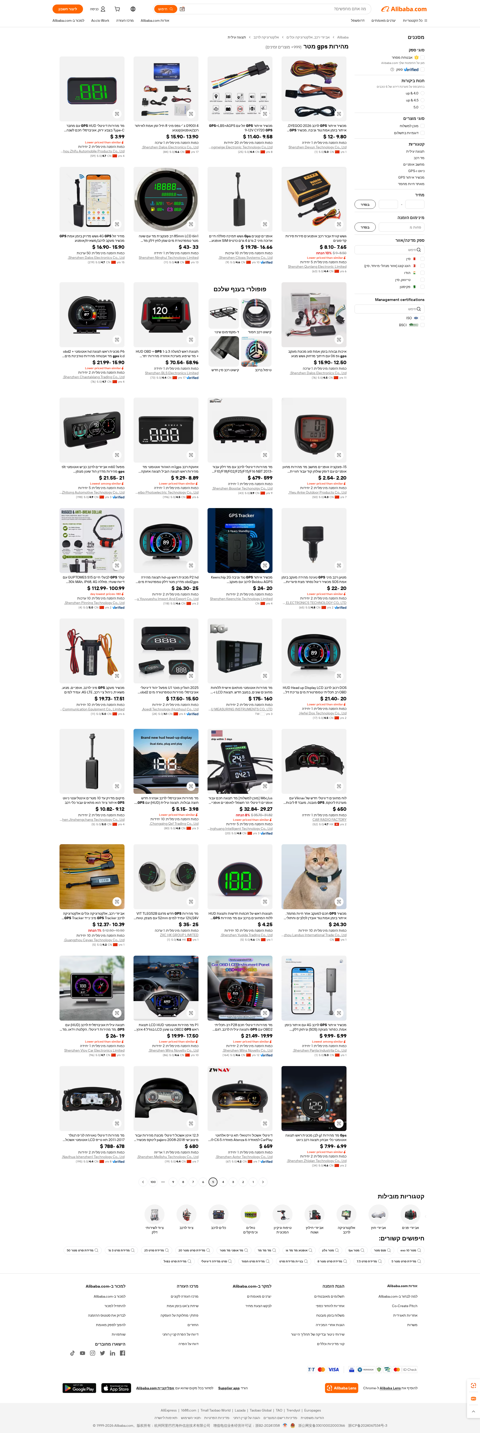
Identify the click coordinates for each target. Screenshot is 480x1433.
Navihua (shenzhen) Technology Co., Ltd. (93, 1157)
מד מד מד (264, 1250)
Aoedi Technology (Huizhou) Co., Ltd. (170, 709)
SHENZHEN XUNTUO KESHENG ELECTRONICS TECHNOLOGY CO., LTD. (314, 603)
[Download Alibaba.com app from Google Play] (79, 1388)
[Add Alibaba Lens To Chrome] (341, 1388)
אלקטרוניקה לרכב (266, 37)
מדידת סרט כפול (175, 1261)
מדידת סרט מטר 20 (191, 1250)
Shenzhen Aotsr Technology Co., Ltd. (244, 1157)
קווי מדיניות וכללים (330, 1344)
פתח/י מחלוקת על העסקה (179, 1315)
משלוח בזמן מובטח (330, 1315)
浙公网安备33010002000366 (321, 1426)
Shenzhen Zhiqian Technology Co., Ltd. (316, 1161)
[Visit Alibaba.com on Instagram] (93, 1353)
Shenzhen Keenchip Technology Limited (241, 599)
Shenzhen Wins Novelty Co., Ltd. (247, 1050)
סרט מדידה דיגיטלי (214, 1261)
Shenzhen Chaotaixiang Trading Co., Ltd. (93, 377)
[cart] (116, 10)
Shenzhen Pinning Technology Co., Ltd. (94, 603)
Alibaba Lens (390, 1388)
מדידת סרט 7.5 (367, 1261)
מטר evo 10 (408, 1250)
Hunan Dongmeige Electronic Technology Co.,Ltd (240, 147)
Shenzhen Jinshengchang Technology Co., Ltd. (92, 820)
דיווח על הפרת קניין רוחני (180, 1334)
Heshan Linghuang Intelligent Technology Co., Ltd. (240, 829)
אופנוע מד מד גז (297, 1250)
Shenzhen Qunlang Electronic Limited (317, 267)
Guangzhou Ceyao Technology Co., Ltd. (94, 940)
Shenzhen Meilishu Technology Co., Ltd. (167, 1157)
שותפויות (119, 1334)
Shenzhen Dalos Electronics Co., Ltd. (170, 147)
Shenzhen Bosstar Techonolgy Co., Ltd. (242, 488)
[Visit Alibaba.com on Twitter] (103, 1353)
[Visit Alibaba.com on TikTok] (73, 1353)
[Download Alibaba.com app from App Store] (116, 1388)
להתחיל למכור (115, 1306)
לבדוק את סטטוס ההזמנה (107, 1315)
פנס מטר (380, 1250)
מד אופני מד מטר (231, 1250)
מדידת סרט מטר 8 (330, 1261)
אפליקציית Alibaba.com (155, 1388)
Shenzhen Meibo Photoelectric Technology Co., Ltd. (166, 492)
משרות (412, 1325)
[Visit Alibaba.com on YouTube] (83, 1353)
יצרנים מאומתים (259, 1296)
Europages (312, 1410)
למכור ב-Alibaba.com (110, 1296)
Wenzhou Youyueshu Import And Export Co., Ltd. (166, 599)
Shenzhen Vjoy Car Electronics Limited (94, 1050)
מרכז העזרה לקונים (184, 1296)
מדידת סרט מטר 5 (404, 1261)
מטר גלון (328, 1250)
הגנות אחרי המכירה (330, 1325)
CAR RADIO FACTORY (329, 820)
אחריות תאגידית (405, 1315)
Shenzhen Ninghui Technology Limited (168, 258)
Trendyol (293, 1410)
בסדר (365, 204)
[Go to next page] (143, 1181)
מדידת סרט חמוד (253, 1261)
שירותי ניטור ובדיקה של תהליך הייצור (317, 1334)
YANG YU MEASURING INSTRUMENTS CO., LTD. (240, 709)
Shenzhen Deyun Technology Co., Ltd (317, 147)
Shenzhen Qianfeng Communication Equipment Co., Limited (92, 709)
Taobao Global (261, 1410)
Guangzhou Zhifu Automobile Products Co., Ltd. (92, 151)
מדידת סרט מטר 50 (80, 1250)
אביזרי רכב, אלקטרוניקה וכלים (308, 37)
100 (153, 1182)
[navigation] (389, 610)
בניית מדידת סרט (291, 1261)
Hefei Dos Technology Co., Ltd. (322, 713)
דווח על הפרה (188, 1344)
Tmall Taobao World (215, 1410)
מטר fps (354, 1250)
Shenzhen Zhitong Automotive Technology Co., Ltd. (92, 492)
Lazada (240, 1410)
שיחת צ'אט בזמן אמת (182, 1306)
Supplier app (229, 1388)
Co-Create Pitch (405, 1306)
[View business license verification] (285, 1425)
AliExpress (169, 1410)
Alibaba (342, 37)
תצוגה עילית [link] (237, 37)
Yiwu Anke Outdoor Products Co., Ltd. (317, 492)
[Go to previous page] (263, 1181)
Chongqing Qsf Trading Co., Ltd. (174, 824)
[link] (473, 1385)
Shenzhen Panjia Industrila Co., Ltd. (319, 1050)
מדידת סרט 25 (154, 1250)
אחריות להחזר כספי (330, 1306)
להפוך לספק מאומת (111, 1325)
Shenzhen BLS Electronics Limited (171, 373)
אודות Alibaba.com (402, 1286)
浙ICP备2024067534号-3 (367, 1426)
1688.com (188, 1410)
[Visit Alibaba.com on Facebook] (123, 1353)
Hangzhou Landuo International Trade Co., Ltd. (314, 935)
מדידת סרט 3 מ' (119, 1250)
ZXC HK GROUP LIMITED (179, 935)
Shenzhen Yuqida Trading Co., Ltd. (246, 935)
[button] (182, 9)
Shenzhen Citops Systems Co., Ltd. (245, 258)
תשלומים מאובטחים (329, 1296)
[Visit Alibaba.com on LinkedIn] (113, 1353)
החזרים (193, 1325)
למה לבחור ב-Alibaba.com (398, 1296)
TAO (279, 1410)
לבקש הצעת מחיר (259, 1306)
